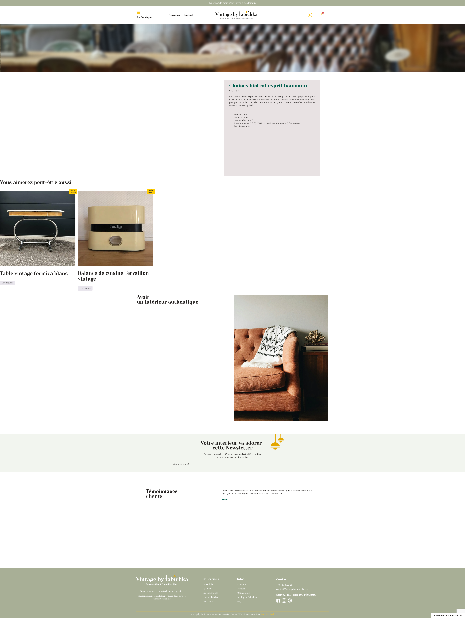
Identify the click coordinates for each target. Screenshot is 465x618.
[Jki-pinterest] (290, 601)
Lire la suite (7, 283)
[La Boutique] (138, 12)
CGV (238, 614)
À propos (174, 15)
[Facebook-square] (278, 601)
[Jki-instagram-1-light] (284, 601)
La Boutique (144, 17)
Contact (188, 15)
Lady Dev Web (267, 614)
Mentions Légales (226, 614)
